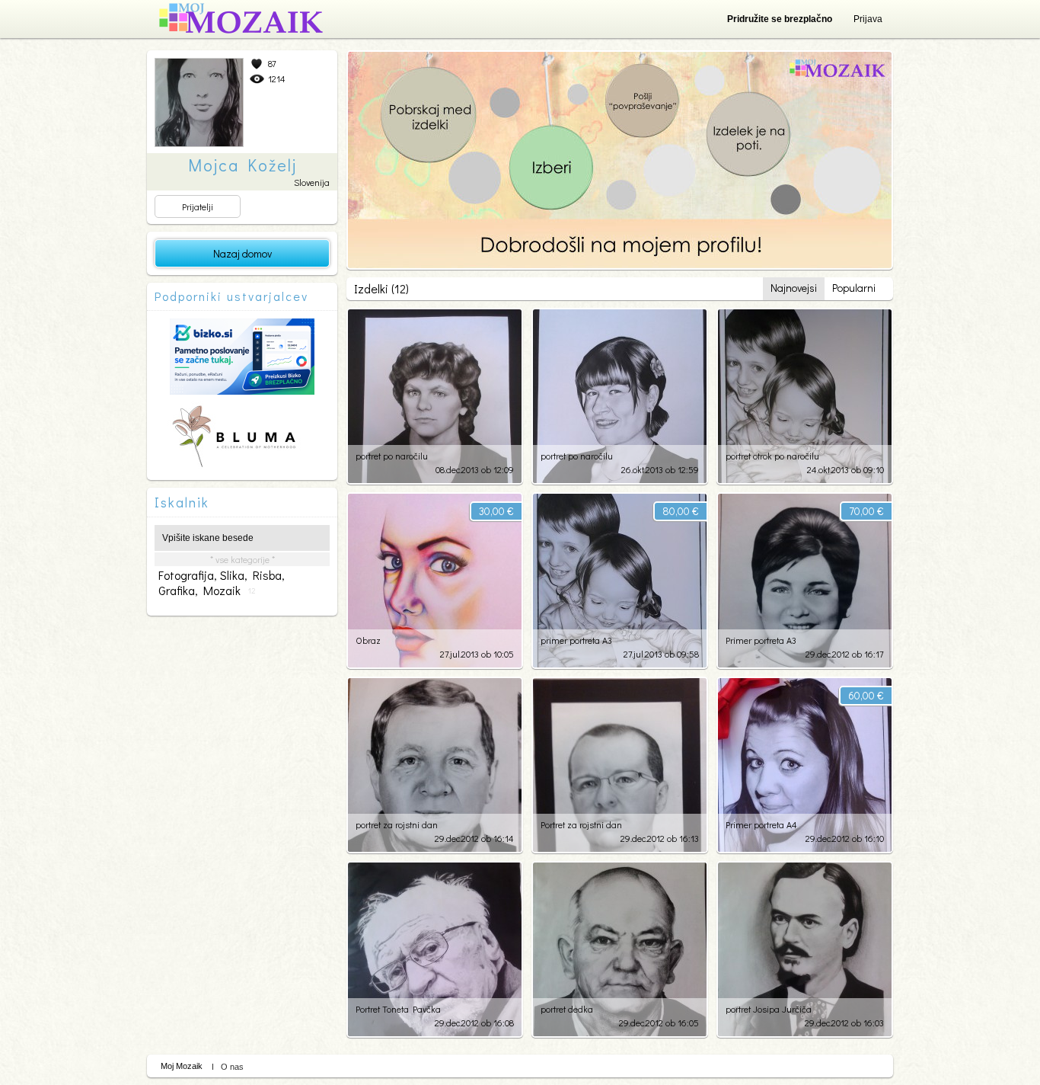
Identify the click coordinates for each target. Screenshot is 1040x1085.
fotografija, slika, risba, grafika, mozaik (221, 583)
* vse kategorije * (242, 559)
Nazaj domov (242, 253)
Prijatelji (197, 206)
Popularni (854, 287)
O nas (232, 1066)
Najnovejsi (793, 287)
